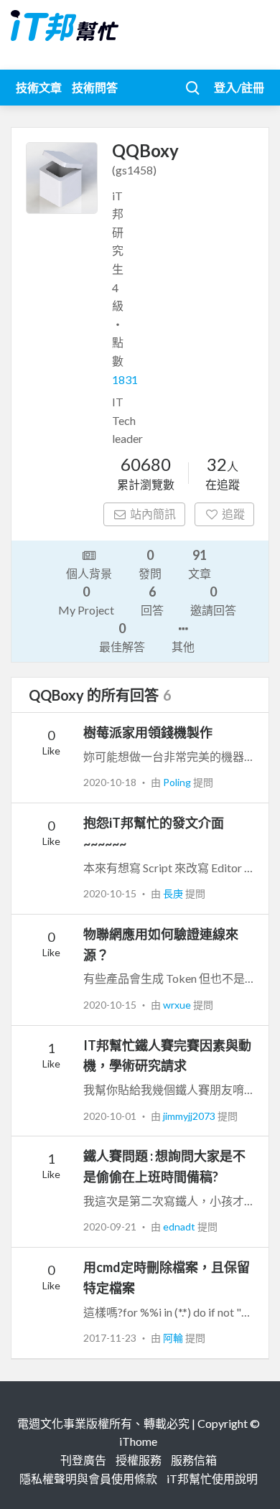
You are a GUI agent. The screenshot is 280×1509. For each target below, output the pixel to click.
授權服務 (139, 1460)
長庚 (174, 893)
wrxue (178, 1005)
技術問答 (95, 87)
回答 (152, 600)
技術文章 (39, 87)
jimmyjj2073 (190, 1116)
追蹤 (233, 513)
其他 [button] (183, 646)
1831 (125, 379)
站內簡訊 (153, 513)
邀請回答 (213, 600)
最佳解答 (122, 636)
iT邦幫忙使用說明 (212, 1478)
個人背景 (89, 573)
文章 (199, 563)
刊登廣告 (83, 1460)
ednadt (180, 1226)
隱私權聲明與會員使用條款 (88, 1478)
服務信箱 (194, 1460)
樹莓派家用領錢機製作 (148, 732)
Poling (178, 782)
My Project (86, 600)
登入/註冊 (239, 87)
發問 (150, 563)
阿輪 (174, 1338)
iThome (138, 1441)
